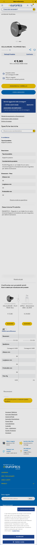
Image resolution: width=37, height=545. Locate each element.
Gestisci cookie (19, 542)
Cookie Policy (16, 531)
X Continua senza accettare (26, 509)
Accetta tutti (19, 536)
